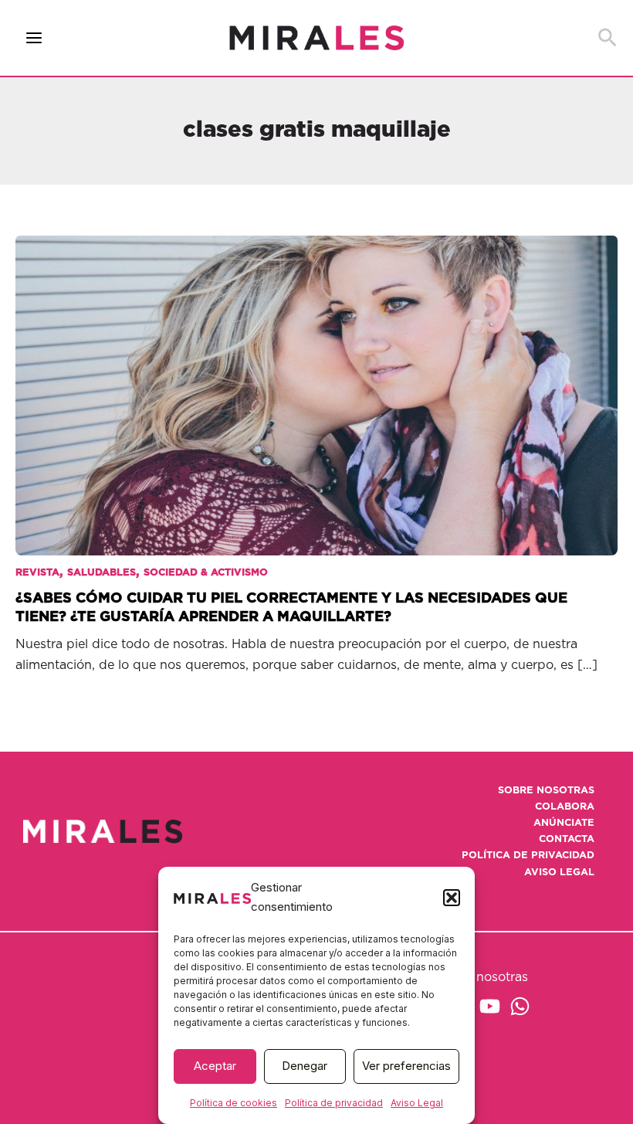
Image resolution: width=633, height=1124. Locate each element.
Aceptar (215, 1065)
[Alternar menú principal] (34, 38)
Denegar (304, 1065)
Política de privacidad (334, 1103)
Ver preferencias (406, 1065)
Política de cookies (233, 1103)
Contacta (566, 839)
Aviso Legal (417, 1103)
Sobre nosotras (546, 791)
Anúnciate (563, 823)
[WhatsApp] (519, 1006)
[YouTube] (489, 1006)
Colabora (564, 807)
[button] (451, 897)
